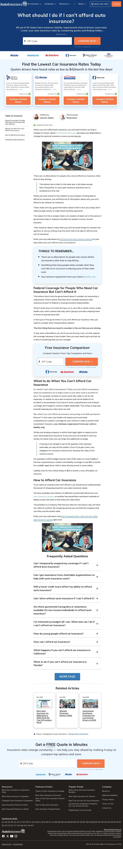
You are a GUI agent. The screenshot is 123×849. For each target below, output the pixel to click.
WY (32, 826)
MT (78, 822)
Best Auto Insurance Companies (15, 796)
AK (6, 822)
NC (99, 822)
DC (24, 822)
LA (53, 822)
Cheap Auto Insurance (78, 734)
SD (3, 826)
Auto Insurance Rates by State (15, 805)
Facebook (3, 836)
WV (25, 826)
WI (29, 826)
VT (15, 826)
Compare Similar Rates (18, 100)
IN (42, 822)
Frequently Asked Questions (15, 139)
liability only (90, 276)
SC (120, 822)
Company (107, 786)
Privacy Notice (108, 799)
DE (27, 822)
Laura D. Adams (46, 118)
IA (45, 822)
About (80, 4)
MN (68, 822)
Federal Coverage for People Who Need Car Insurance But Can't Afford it (15, 122)
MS (71, 822)
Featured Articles (43, 786)
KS (47, 822)
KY (50, 822)
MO (74, 822)
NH (87, 822)
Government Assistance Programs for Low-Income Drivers (83, 805)
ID (38, 822)
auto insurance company (44, 496)
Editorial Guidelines (110, 795)
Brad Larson (72, 118)
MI (65, 822)
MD (59, 822)
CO (18, 822)
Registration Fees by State (80, 810)
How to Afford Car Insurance (15, 135)
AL (3, 822)
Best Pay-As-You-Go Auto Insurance (84, 801)
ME (55, 822)
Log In (116, 4)
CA (15, 822)
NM (93, 822)
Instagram (15, 836)
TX (9, 826)
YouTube (11, 836)
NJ (90, 822)
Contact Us (106, 808)
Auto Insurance (32, 4)
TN (6, 826)
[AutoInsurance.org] (13, 831)
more (21, 89)
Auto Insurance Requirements (47, 809)
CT (21, 822)
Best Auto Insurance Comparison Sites (15, 791)
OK (109, 822)
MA (62, 822)
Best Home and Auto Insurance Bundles (82, 791)
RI (117, 822)
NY (96, 822)
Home (38, 734)
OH (105, 822)
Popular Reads (76, 786)
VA (18, 826)
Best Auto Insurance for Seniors (82, 796)
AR (12, 822)
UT (12, 826)
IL (40, 822)
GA (32, 822)
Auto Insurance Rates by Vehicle (15, 809)
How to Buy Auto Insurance (46, 805)
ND (102, 822)
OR (112, 822)
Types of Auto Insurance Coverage (49, 791)
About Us (106, 791)
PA (115, 822)
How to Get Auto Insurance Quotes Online (50, 799)
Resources (63, 4)
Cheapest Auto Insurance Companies (17, 801)
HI (36, 822)
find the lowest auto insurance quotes (75, 239)
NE (81, 822)
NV (84, 822)
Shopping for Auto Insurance (55, 734)
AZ (9, 822)
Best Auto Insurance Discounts (48, 795)
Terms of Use (95, 47)
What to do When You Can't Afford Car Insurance (14, 129)
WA (21, 826)
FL (30, 822)
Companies (49, 4)
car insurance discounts (66, 133)
